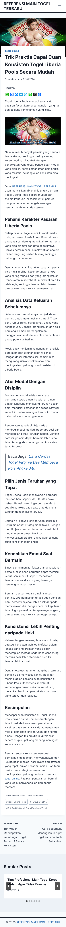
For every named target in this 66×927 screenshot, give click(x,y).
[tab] (27, 901)
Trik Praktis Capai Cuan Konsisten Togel (26, 808)
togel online (12, 778)
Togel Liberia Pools (16, 802)
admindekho (14, 79)
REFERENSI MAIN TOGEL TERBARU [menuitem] (34, 186)
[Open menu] (59, 6)
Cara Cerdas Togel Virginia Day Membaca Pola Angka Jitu (33, 462)
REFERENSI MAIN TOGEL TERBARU (24, 795)
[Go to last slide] (8, 886)
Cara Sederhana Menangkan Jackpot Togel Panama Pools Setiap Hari (49, 832)
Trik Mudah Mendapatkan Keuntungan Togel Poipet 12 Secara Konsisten (15, 834)
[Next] (57, 886)
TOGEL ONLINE (12, 51)
